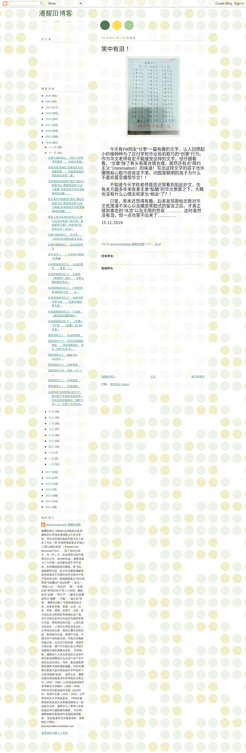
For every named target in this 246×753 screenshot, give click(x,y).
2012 (48, 501)
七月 (52, 429)
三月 (52, 452)
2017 (48, 472)
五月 (52, 440)
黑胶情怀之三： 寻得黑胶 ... (64, 380)
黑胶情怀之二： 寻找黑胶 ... (64, 386)
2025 (48, 101)
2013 (48, 495)
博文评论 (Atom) (119, 384)
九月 (52, 417)
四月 (52, 446)
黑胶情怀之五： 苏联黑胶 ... (64, 364)
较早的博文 (198, 376)
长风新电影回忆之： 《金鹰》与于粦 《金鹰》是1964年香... (65, 325)
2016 (48, 478)
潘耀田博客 (56, 13)
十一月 (53, 152)
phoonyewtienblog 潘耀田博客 (63, 524)
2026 (48, 95)
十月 (52, 411)
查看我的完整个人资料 (54, 732)
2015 (48, 483)
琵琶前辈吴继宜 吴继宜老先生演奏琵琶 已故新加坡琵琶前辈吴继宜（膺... (66, 171)
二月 (52, 458)
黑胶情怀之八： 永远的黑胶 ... (65, 335)
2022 (48, 119)
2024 (48, 107)
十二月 (53, 147)
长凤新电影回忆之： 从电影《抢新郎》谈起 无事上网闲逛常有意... (66, 278)
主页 (153, 376)
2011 (48, 507)
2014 (48, 489)
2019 (48, 136)
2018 (48, 142)
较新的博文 (108, 376)
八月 (52, 423)
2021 (48, 125)
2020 (48, 130)
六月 (52, 435)
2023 (48, 113)
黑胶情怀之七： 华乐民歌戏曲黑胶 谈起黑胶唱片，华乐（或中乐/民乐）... (66, 344)
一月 (52, 464)
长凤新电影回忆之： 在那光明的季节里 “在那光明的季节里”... (65, 301)
